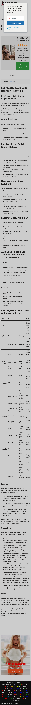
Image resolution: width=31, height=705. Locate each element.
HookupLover (14, 703)
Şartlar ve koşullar (6, 684)
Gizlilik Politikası (20, 682)
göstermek (12, 81)
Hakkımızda (10, 682)
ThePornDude (15, 700)
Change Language (15, 23)
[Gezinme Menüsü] (28, 3)
